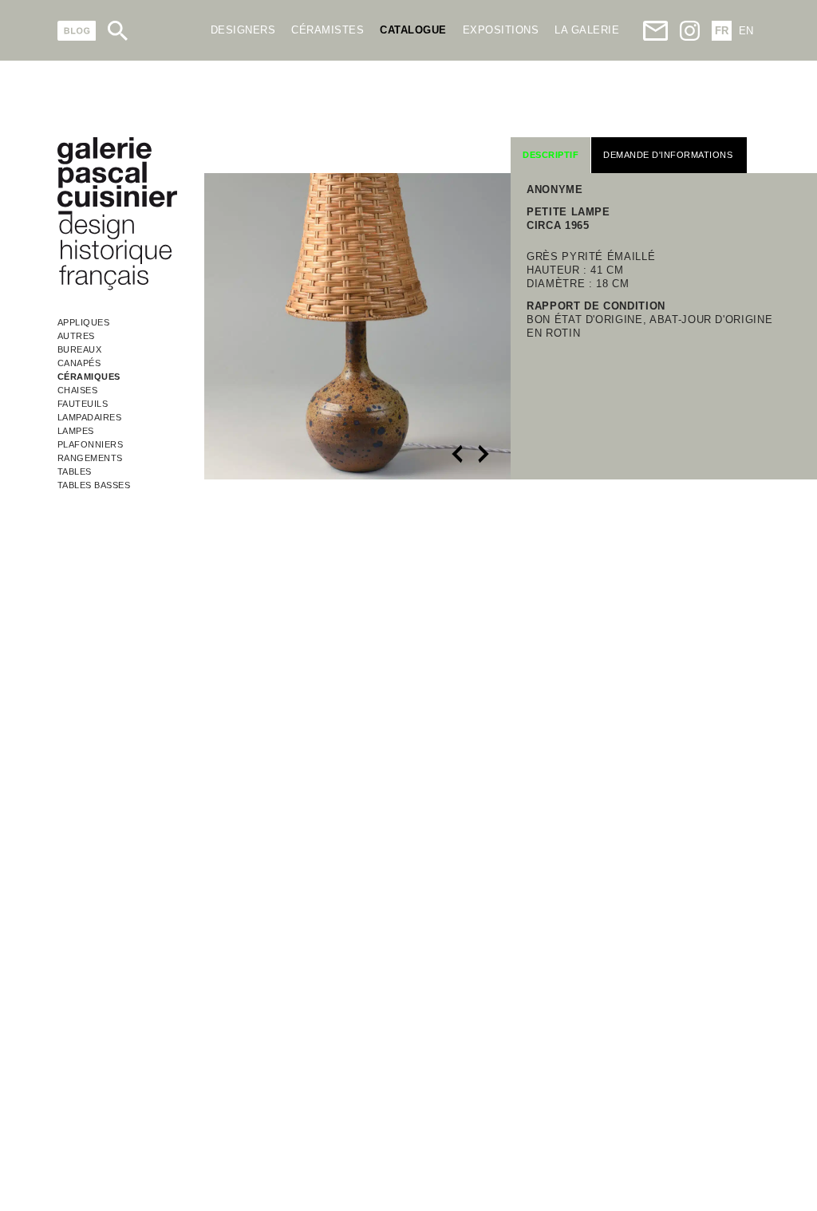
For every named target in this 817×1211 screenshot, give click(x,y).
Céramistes (327, 30)
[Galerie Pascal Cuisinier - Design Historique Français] (117, 287)
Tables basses (94, 485)
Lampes (75, 431)
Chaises (77, 390)
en (746, 31)
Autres (76, 336)
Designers (243, 30)
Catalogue (413, 30)
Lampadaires (89, 417)
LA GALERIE (587, 30)
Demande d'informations (667, 155)
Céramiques (88, 376)
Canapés (79, 363)
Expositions (501, 30)
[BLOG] (77, 31)
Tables (74, 471)
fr (721, 31)
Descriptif (550, 155)
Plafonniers (90, 444)
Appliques (83, 322)
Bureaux (79, 349)
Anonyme (555, 189)
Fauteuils (83, 403)
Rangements (90, 458)
